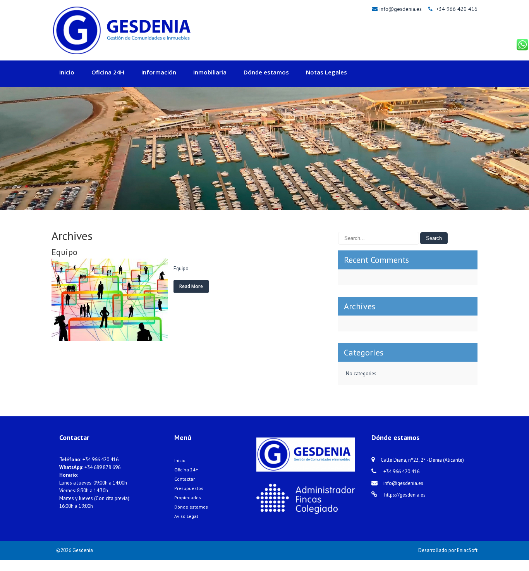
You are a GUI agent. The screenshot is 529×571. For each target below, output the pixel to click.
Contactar (184, 479)
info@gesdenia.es (401, 8)
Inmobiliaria (210, 72)
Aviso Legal (186, 516)
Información (158, 72)
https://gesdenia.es (404, 495)
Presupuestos (188, 488)
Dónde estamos (266, 72)
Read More (191, 286)
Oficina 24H (107, 72)
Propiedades (187, 497)
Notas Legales (326, 72)
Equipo (64, 252)
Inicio (66, 72)
